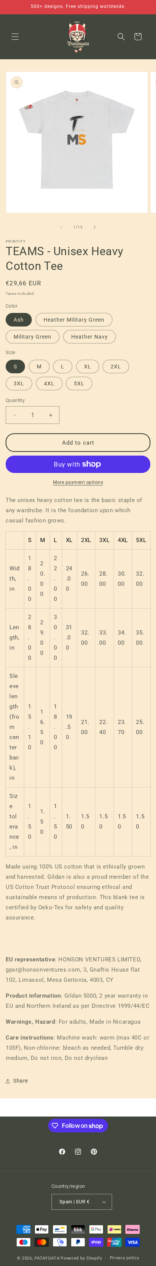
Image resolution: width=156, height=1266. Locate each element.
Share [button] (20, 1081)
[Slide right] (94, 227)
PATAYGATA (46, 1257)
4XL (49, 383)
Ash (19, 320)
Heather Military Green (74, 320)
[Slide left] (61, 227)
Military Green (32, 337)
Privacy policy (124, 1257)
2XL (116, 366)
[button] (15, 36)
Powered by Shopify (81, 1257)
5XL (79, 383)
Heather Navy (89, 337)
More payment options (78, 482)
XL (87, 366)
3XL (19, 383)
